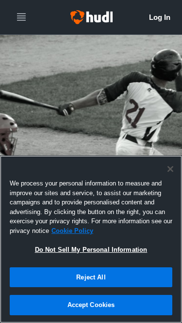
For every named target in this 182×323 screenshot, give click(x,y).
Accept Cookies (91, 304)
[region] (91, 239)
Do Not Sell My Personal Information (91, 249)
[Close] (170, 169)
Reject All (90, 277)
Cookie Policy (72, 230)
